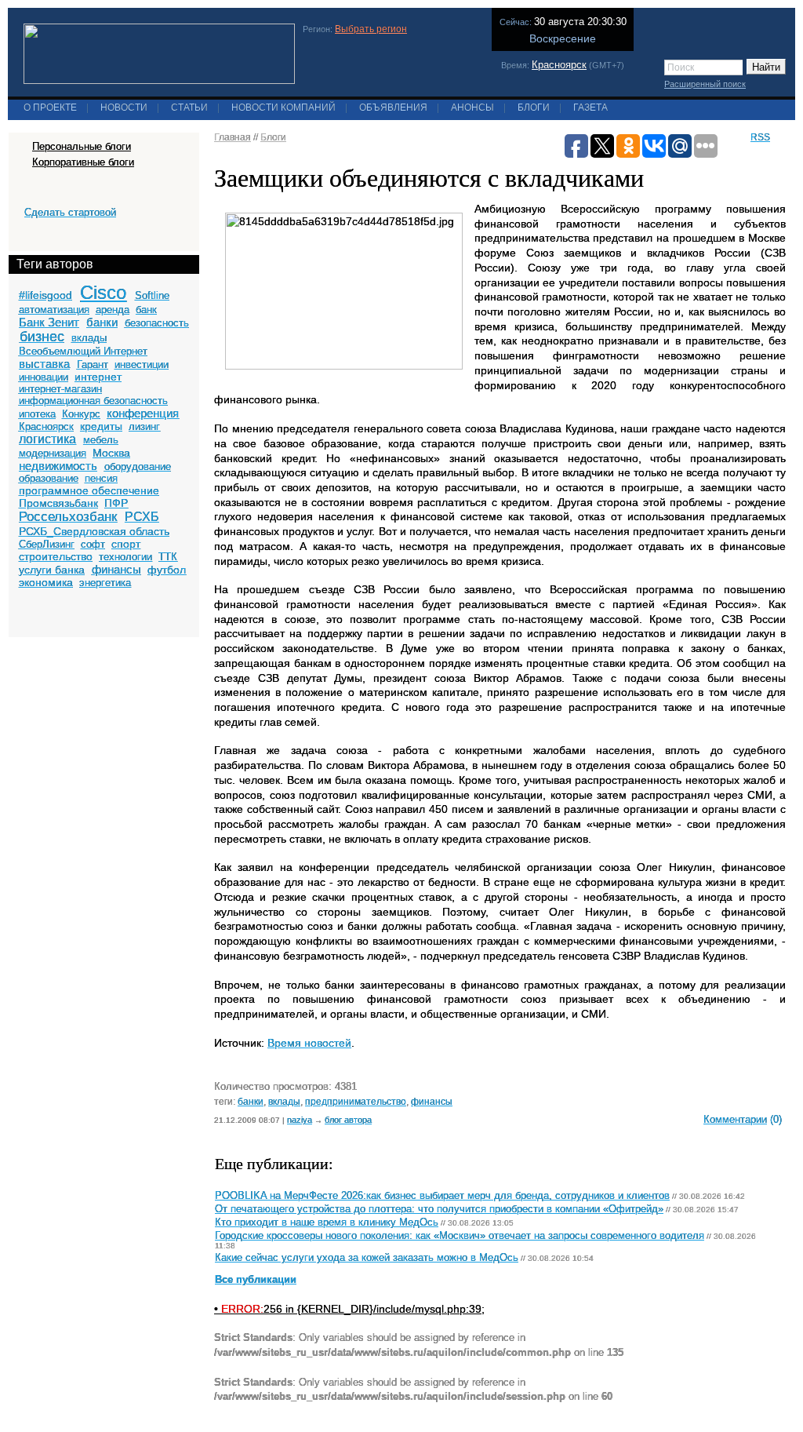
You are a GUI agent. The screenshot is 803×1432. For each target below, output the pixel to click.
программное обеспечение (89, 490)
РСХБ (142, 516)
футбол (166, 569)
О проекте (50, 107)
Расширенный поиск (705, 84)
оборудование (137, 466)
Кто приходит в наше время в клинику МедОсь (326, 1222)
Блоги (534, 107)
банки (102, 322)
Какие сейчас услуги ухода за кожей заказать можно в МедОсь (366, 1257)
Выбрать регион (371, 29)
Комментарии (735, 1119)
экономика (46, 582)
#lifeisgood (45, 295)
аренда (112, 309)
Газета (590, 107)
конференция (143, 413)
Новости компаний (283, 107)
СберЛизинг (46, 544)
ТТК (167, 557)
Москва (111, 452)
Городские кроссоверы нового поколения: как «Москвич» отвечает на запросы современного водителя (459, 1235)
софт (93, 544)
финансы (116, 569)
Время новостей (309, 1043)
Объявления (393, 107)
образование (48, 478)
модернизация (52, 453)
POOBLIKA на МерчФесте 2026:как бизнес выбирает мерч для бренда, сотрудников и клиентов (442, 1195)
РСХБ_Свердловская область (94, 531)
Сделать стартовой (70, 212)
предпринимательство (355, 1101)
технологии (125, 557)
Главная (232, 137)
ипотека (37, 414)
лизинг (144, 426)
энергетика (105, 582)
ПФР (116, 503)
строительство (56, 556)
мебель (100, 440)
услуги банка (52, 569)
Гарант (92, 364)
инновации (43, 377)
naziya (299, 1119)
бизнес (42, 336)
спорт (125, 543)
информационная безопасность (93, 400)
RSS (760, 137)
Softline (152, 295)
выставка (44, 363)
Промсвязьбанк (58, 503)
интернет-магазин (60, 389)
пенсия (101, 478)
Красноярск (559, 65)
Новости (123, 107)
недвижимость (58, 465)
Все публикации (255, 1279)
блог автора (348, 1119)
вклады (89, 338)
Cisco (103, 292)
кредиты (101, 426)
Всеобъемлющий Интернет (83, 351)
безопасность (157, 323)
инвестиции (141, 364)
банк (146, 309)
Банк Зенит (49, 322)
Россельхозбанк (68, 516)
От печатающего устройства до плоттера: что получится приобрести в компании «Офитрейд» (439, 1209)
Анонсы (472, 107)
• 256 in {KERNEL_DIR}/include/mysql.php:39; (349, 1309)
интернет (98, 376)
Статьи (189, 107)
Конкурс (81, 414)
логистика (47, 439)
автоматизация (54, 309)
